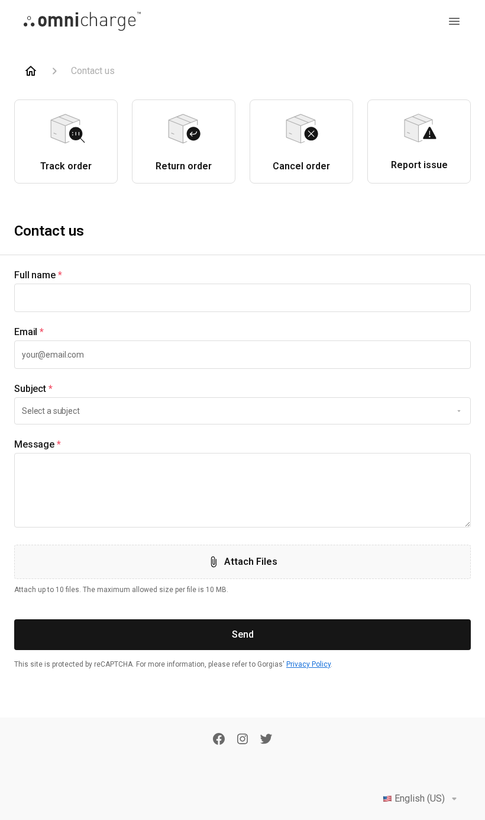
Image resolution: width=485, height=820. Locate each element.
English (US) (420, 798)
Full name (38, 275)
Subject (33, 388)
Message (37, 444)
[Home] (31, 71)
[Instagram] (242, 740)
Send (243, 634)
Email (29, 331)
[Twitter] (266, 740)
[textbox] (242, 298)
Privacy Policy (308, 664)
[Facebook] (219, 740)
